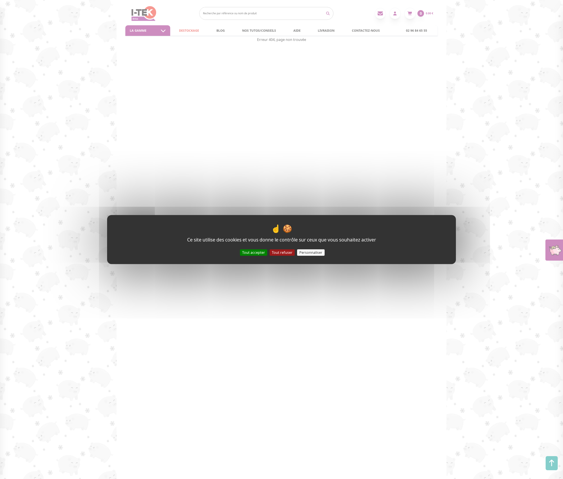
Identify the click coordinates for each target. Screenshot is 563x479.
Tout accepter (253, 252)
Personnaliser (310, 252)
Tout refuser (282, 252)
